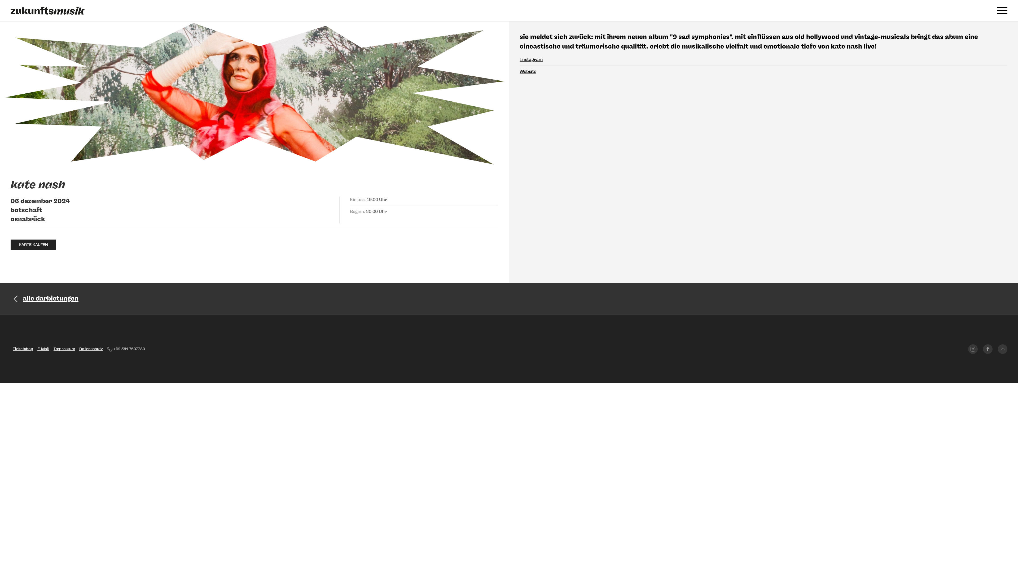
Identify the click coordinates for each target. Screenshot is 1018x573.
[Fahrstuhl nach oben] (1002, 349)
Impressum (64, 349)
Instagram (531, 59)
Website (528, 71)
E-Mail (43, 349)
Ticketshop (23, 349)
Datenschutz (91, 349)
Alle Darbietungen (50, 298)
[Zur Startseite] (48, 10)
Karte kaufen (33, 244)
